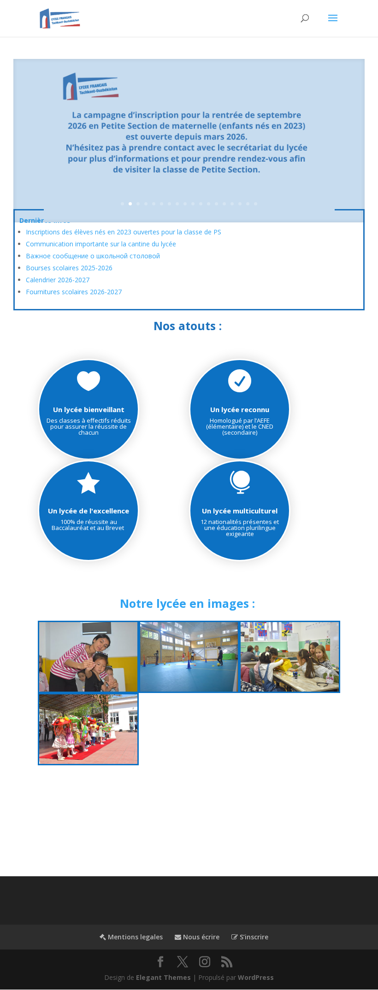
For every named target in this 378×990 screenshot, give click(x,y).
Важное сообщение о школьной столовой (93, 255)
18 (255, 203)
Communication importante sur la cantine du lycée (101, 243)
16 (240, 203)
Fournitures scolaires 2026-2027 (74, 291)
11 (200, 203)
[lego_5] (290, 689)
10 (193, 203)
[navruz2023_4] (88, 761)
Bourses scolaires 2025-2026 (69, 267)
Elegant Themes (163, 977)
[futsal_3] (189, 689)
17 (247, 203)
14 (224, 203)
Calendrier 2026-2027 (57, 279)
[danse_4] (88, 689)
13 (216, 203)
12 (208, 203)
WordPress (256, 977)
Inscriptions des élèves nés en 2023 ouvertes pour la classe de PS (123, 231)
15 (232, 203)
